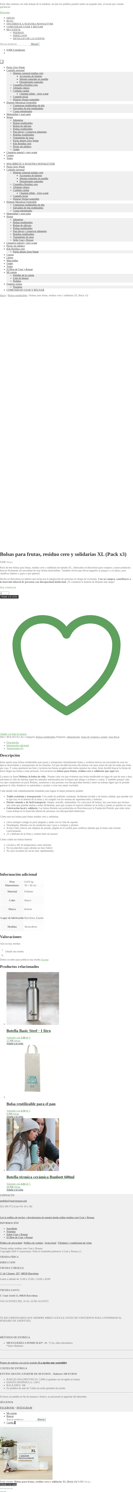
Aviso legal (50, 1242)
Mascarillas (12, 260)
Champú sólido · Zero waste (33, 93)
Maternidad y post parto (18, 114)
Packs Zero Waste (15, 67)
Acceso (44, 959)
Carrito (11, 1422)
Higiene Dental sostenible (26, 99)
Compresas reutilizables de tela (28, 105)
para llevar (114, 737)
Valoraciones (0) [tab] (14, 748)
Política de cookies (33, 1242)
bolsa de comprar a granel (94, 737)
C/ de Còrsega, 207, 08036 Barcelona (19, 1273)
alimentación (73, 737)
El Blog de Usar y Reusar (19, 269)
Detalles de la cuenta (29, 38)
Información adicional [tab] (17, 745)
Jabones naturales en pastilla (33, 79)
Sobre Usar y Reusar (17, 1234)
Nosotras (17, 287)
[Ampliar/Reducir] (1, 1488)
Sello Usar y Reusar (23, 240)
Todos (9, 158)
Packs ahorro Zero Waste (26, 140)
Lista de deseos (21, 278)
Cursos (10, 155)
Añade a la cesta (9, 596)
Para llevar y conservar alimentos (30, 131)
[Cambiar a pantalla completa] (4, 1488)
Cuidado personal (15, 70)
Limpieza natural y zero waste (21, 152)
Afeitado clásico (21, 87)
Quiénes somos (14, 284)
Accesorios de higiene (30, 76)
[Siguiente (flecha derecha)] (4, 1491)
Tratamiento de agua (23, 137)
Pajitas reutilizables (22, 129)
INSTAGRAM (24, 1407)
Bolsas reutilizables (23, 123)
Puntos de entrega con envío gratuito (33, 1362)
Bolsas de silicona (22, 126)
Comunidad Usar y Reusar (24, 26)
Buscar (34, 44)
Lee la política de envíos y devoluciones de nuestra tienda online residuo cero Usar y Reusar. (47, 1217)
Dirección (20, 35)
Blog (9, 20)
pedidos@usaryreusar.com (13, 1200)
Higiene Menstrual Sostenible (21, 102)
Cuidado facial (20, 96)
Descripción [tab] (12, 742)
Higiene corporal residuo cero (28, 73)
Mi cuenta (13, 29)
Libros (9, 257)
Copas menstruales (22, 111)
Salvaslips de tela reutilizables (28, 108)
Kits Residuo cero (22, 143)
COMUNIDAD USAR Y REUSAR (25, 289)
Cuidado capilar (21, 90)
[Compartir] (7, 1488)
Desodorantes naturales (31, 82)
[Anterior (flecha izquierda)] (1, 1491)
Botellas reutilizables (23, 134)
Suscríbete (11, 1228)
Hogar (9, 117)
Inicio (10, 17)
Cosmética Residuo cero (25, 85)
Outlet (16, 149)
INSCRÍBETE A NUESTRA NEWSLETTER (29, 23)
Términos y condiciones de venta (75, 1242)
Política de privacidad (11, 1242)
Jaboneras (18, 120)
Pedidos (18, 32)
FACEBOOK (7, 1407)
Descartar (5, 12)
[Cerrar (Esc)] (11, 1488)
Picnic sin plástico (22, 146)
